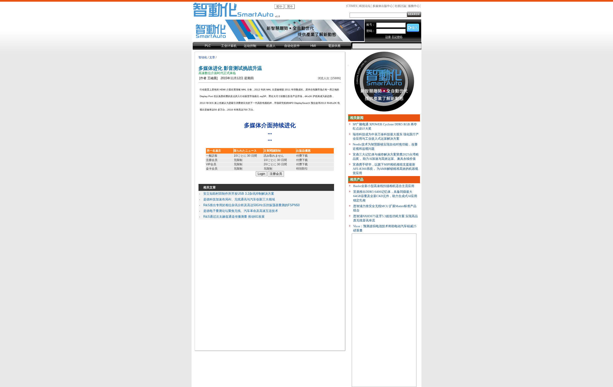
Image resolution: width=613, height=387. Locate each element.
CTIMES (352, 6)
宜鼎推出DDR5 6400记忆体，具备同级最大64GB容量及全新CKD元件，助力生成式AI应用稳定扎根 (385, 196)
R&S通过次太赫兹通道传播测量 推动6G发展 (234, 216)
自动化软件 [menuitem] (292, 46)
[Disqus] (266, 284)
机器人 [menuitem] (271, 46)
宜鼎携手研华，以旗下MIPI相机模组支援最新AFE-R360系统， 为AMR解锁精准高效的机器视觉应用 (385, 169)
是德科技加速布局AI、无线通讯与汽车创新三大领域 (239, 199)
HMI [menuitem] (313, 46)
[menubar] (272, 46)
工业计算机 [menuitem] (229, 46)
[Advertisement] (384, 311)
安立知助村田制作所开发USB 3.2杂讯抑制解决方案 (238, 193)
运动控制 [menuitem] (250, 46)
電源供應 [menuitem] (334, 46)
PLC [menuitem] (208, 46)
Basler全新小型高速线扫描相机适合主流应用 (383, 186)
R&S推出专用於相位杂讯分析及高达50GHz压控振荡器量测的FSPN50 (251, 205)
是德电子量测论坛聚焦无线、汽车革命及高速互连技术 (240, 211)
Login (261, 174)
